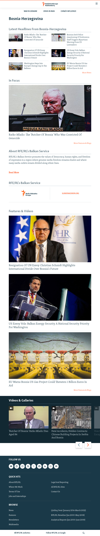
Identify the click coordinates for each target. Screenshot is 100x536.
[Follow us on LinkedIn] (45, 466)
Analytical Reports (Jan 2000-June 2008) (68, 520)
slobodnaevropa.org (70, 193)
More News (86, 73)
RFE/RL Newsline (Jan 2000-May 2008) (68, 515)
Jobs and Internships (17, 496)
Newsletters (14, 520)
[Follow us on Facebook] (39, 466)
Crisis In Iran (49, 11)
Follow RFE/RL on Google (56, 533)
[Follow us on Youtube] (11, 466)
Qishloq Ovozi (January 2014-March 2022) (68, 510)
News (11, 510)
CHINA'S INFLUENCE (68, 11)
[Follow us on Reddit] (16, 466)
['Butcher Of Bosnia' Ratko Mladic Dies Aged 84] (29, 417)
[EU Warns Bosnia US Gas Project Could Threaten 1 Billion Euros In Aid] (58, 66)
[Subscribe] (56, 466)
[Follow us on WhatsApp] (50, 466)
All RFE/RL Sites (58, 487)
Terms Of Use (14, 492)
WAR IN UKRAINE (30, 11)
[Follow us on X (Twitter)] (33, 466)
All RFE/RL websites (22, 533)
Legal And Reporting (59, 482)
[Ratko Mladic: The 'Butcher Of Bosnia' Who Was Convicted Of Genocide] (16, 37)
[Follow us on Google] (28, 466)
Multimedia (14, 525)
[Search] (83, 533)
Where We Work (16, 487)
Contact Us (55, 492)
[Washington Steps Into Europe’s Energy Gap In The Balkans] (16, 66)
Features (12, 515)
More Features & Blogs (82, 143)
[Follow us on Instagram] (22, 466)
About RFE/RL (15, 482)
